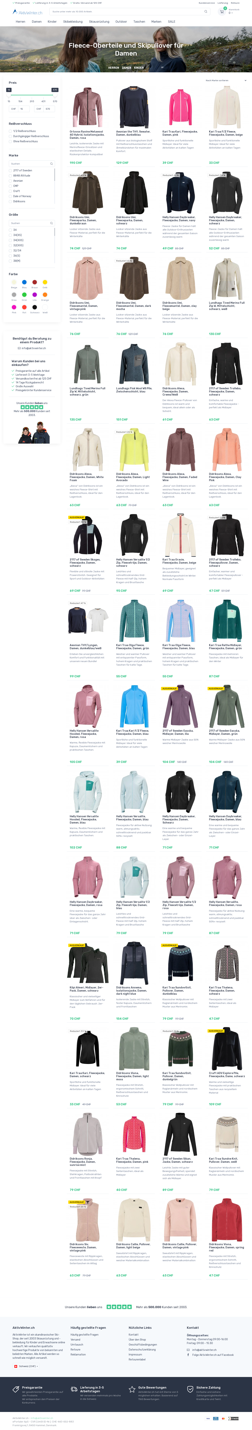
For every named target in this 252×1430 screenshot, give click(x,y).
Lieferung (223, 3)
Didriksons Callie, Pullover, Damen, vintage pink (180, 1246)
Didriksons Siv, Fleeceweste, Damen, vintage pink (83, 1247)
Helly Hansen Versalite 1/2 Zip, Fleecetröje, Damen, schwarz (133, 562)
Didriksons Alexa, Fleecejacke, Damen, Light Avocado (133, 477)
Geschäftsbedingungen (143, 1344)
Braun (35, 287)
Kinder (52, 21)
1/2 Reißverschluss (24, 131)
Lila (35, 300)
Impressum (135, 1354)
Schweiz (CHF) (27, 1366)
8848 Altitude (21, 175)
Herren (20, 21)
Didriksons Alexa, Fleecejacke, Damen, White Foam (86, 477)
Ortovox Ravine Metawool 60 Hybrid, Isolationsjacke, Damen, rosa (87, 135)
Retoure (235, 3)
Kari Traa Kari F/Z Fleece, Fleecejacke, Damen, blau (132, 732)
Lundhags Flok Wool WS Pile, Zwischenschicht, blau (134, 390)
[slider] (9, 95)
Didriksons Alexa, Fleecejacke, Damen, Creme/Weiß (176, 391)
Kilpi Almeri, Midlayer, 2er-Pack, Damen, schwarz (86, 989)
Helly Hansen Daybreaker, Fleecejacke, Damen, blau (225, 818)
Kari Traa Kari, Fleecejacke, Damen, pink (180, 133)
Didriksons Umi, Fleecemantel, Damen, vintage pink (84, 306)
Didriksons (19, 201)
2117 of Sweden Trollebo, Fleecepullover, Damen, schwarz (225, 562)
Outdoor (121, 21)
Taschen (139, 21)
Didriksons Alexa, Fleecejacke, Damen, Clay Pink (225, 477)
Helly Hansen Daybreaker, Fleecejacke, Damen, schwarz (225, 220)
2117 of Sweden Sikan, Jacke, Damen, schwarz (178, 1160)
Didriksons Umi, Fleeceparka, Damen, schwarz (129, 220)
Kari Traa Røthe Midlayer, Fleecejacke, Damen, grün (225, 647)
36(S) (16, 255)
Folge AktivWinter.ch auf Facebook (213, 1355)
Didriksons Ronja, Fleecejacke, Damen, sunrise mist (83, 1162)
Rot (24, 312)
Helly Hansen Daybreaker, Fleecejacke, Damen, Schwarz (179, 819)
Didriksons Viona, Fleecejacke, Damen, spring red (226, 1247)
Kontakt (134, 1334)
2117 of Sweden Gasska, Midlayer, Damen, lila (178, 732)
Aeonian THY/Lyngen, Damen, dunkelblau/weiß (85, 647)
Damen (37, 21)
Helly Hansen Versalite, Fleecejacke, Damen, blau (132, 818)
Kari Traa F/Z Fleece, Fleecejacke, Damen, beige (226, 133)
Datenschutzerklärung (142, 1349)
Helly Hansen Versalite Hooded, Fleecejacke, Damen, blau (84, 819)
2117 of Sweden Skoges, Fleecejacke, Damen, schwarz (85, 562)
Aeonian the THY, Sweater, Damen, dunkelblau (133, 133)
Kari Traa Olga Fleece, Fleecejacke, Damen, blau (179, 647)
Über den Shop (137, 1339)
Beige (14, 287)
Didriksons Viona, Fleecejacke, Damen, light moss (132, 1076)
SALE (171, 21)
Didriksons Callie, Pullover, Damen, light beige (133, 1246)
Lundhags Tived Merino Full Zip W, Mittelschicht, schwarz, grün (87, 391)
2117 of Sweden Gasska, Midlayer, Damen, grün (224, 732)
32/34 (17, 250)
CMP (15, 186)
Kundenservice (207, 3)
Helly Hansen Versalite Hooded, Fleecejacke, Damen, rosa (84, 734)
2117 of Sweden (22, 170)
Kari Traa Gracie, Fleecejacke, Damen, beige (179, 561)
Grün (24, 300)
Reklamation (78, 1354)
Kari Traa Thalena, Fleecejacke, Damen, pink (132, 1160)
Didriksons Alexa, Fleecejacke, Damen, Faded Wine (180, 477)
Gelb (45, 287)
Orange (45, 300)
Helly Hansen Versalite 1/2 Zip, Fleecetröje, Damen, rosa (179, 905)
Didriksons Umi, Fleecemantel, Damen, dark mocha (133, 306)
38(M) (16, 260)
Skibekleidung (73, 21)
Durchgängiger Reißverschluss (31, 136)
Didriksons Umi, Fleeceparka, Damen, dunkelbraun (83, 220)
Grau (14, 300)
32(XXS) (18, 245)
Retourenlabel (137, 1359)
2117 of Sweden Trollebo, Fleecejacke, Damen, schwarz (225, 391)
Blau (24, 287)
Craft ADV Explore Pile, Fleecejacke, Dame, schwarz (227, 1075)
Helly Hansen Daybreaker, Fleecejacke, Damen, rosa (86, 903)
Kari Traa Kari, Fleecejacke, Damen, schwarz (87, 1075)
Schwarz (34, 312)
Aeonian (18, 180)
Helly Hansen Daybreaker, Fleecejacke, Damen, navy (179, 219)
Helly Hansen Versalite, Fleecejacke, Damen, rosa (225, 903)
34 (15, 230)
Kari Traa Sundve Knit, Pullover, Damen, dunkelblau (177, 990)
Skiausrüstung (99, 21)
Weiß (45, 312)
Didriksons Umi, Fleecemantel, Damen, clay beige (180, 306)
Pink (14, 312)
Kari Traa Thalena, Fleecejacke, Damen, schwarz (222, 990)
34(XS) (17, 235)
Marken (156, 21)
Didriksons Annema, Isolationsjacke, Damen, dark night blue (131, 990)
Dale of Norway (22, 196)
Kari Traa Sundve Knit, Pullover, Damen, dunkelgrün (177, 1076)
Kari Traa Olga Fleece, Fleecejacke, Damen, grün (132, 647)
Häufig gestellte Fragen (85, 1334)
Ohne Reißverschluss (25, 141)
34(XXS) (18, 240)
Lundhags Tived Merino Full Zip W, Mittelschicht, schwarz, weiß (227, 306)
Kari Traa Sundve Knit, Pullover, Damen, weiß (223, 1160)
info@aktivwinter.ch (204, 1350)
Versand (75, 1339)
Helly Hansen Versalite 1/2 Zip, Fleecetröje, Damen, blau (133, 905)
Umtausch (77, 1344)
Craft (16, 191)
